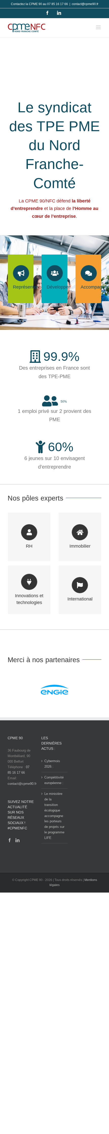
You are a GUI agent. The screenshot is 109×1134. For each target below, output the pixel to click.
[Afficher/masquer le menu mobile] (98, 27)
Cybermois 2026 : (52, 763)
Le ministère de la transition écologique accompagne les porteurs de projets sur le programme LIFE (54, 816)
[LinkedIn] (17, 840)
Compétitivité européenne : (54, 780)
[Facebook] (10, 840)
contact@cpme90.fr (85, 4)
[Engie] (54, 690)
